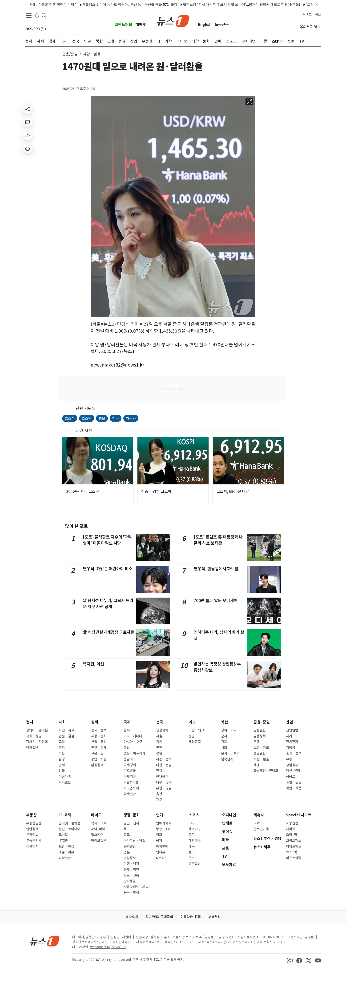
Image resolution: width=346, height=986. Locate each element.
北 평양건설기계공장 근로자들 (108, 632)
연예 (159, 815)
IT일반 (63, 840)
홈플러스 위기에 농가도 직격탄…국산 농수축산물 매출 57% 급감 (108, 4)
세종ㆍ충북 (164, 759)
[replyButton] (27, 122)
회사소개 (132, 917)
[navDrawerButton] (28, 15)
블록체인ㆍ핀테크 (265, 771)
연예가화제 (163, 823)
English (205, 24)
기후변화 (130, 771)
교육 (62, 742)
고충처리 (214, 917)
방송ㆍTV (163, 829)
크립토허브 (123, 24)
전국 (159, 722)
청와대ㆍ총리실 (37, 730)
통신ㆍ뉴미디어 (69, 829)
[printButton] (27, 148)
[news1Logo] (44, 941)
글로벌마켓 (261, 829)
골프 (192, 858)
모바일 (63, 835)
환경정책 (97, 765)
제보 (318, 15)
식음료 (290, 776)
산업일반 (292, 730)
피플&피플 (131, 782)
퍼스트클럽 (293, 858)
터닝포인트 (293, 846)
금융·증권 (261, 722)
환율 (102, 418)
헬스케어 (97, 835)
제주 (159, 800)
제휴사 (258, 815)
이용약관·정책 (191, 917)
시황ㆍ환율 (261, 759)
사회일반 (65, 782)
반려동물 (130, 881)
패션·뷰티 (293, 771)
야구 (192, 823)
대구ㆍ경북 (164, 782)
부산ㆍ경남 (164, 788)
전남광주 (162, 776)
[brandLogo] (173, 20)
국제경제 (130, 765)
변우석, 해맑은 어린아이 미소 (107, 568)
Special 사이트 (298, 815)
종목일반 (195, 864)
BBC (256, 823)
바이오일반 (98, 840)
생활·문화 (132, 815)
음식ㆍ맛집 (131, 892)
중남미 (128, 759)
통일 (192, 736)
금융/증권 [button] (70, 54)
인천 (159, 748)
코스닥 (87, 418)
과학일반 (65, 858)
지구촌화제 (131, 788)
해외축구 (195, 840)
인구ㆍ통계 (99, 748)
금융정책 (259, 736)
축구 (192, 835)
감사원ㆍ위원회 (37, 742)
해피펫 (140, 24)
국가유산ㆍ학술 (134, 840)
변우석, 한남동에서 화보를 (216, 568)
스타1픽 (291, 835)
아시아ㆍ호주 (133, 742)
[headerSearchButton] (44, 15)
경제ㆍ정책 (99, 730)
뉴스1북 (291, 852)
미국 (115, 418)
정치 (29, 722)
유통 (289, 759)
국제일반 (130, 794)
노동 (62, 753)
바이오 (96, 815)
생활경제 (292, 765)
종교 (127, 835)
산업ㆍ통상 (99, 742)
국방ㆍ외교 (196, 730)
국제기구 (130, 776)
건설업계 (32, 846)
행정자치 (162, 730)
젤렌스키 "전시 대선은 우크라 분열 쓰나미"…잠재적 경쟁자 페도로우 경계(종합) (220, 4)
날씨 (62, 765)
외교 (192, 722)
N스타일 (162, 858)
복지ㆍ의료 (99, 823)
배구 (192, 846)
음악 (159, 840)
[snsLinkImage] (290, 960)
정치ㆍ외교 (229, 730)
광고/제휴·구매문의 (159, 917)
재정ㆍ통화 (99, 736)
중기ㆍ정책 (294, 753)
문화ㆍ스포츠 (230, 753)
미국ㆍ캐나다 (133, 736)
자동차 (131, 418)
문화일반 (130, 846)
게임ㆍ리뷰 (66, 852)
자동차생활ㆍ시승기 (137, 887)
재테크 (258, 765)
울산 (159, 794)
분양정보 (32, 835)
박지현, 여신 (93, 664)
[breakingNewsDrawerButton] (37, 15)
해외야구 (195, 829)
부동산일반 (33, 823)
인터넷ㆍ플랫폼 (69, 823)
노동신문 (222, 24)
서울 (159, 736)
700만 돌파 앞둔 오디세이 (215, 600)
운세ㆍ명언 (131, 869)
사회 (62, 722)
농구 (192, 852)
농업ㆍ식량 (99, 759)
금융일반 (259, 730)
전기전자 (292, 742)
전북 (159, 771)
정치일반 (32, 748)
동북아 (128, 730)
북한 (224, 722)
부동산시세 (33, 840)
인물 (62, 771)
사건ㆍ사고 (66, 730)
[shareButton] (27, 109)
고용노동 (97, 753)
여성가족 (65, 776)
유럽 (127, 748)
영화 (159, 835)
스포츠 (194, 815)
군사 (224, 736)
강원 (159, 753)
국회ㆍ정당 (34, 736)
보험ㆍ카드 (261, 748)
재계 (289, 736)
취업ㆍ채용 (294, 788)
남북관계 (227, 759)
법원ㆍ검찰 (66, 736)
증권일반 (259, 753)
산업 (289, 722)
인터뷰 (160, 852)
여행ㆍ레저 (131, 864)
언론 (127, 852)
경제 (94, 722)
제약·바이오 (99, 829)
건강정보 (130, 858)
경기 (159, 742)
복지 (62, 748)
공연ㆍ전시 (131, 823)
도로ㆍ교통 (131, 875)
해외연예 (162, 846)
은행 (256, 742)
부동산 (31, 815)
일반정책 (32, 829)
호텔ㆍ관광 (294, 782)
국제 (127, 722)
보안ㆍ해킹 (66, 846)
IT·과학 (65, 815)
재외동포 (195, 742)
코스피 (70, 418)
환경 (62, 759)
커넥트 (307, 15)
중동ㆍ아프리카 (134, 753)
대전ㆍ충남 (164, 765)
